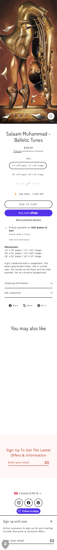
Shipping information (16, 283)
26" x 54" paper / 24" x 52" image (27, 174)
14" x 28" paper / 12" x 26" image (27, 165)
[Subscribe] (51, 541)
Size (28, 158)
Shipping (17, 151)
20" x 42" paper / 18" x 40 (28, 183)
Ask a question (13, 292)
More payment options (28, 219)
